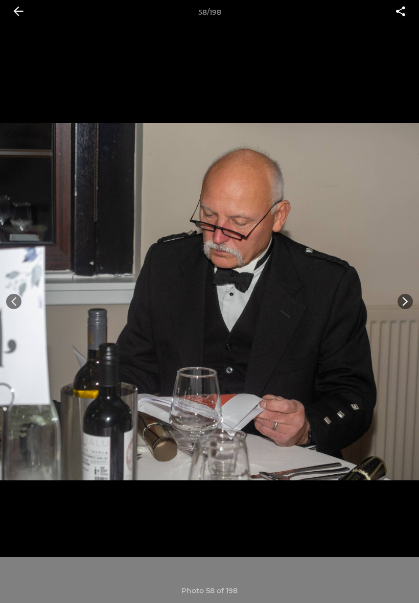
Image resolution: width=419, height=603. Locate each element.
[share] (400, 12)
